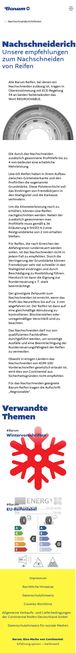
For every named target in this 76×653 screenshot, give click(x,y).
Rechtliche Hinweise (38, 587)
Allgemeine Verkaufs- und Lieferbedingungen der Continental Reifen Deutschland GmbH (36, 615)
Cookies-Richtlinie (38, 604)
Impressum (38, 578)
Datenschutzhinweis (38, 595)
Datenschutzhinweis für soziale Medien (38, 625)
